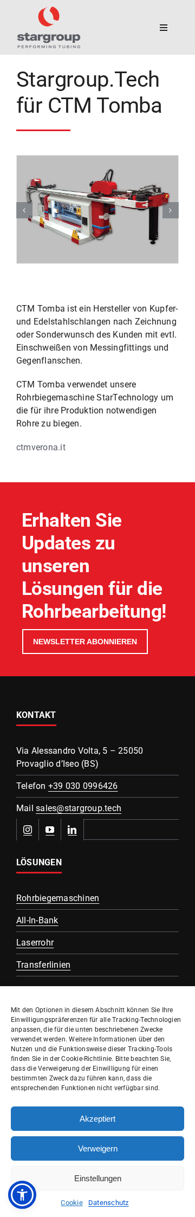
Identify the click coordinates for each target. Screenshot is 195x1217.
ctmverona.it (41, 447)
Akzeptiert (97, 1118)
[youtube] (50, 829)
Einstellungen (97, 1178)
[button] (24, 210)
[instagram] (27, 829)
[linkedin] (72, 829)
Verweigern (98, 1148)
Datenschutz (108, 1203)
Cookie (71, 1203)
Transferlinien (43, 965)
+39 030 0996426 (83, 786)
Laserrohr (35, 942)
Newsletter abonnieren (85, 641)
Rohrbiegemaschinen (57, 898)
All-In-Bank (37, 920)
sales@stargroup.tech (78, 808)
